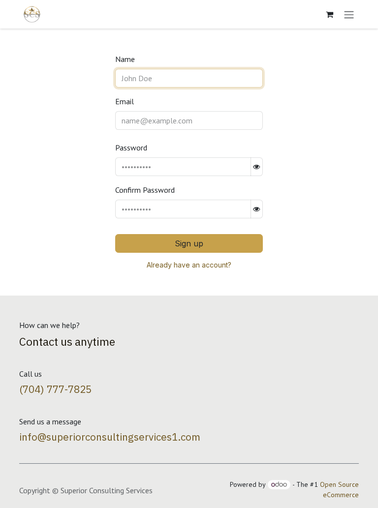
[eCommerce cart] (329, 14)
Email (124, 101)
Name (125, 59)
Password (131, 147)
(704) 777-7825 (55, 389)
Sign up (189, 243)
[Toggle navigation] (349, 14)
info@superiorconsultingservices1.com (109, 437)
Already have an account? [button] (189, 265)
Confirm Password (145, 190)
